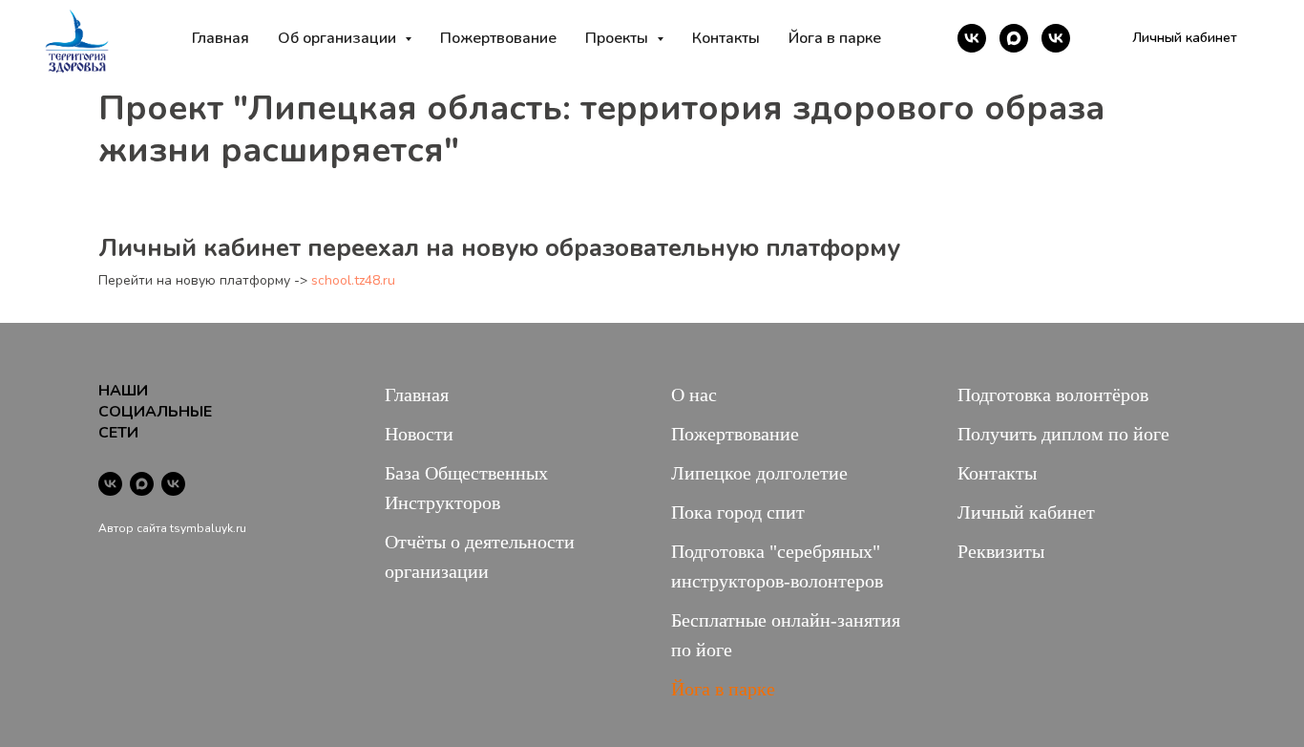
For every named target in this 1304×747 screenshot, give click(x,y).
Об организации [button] (339, 38)
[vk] (971, 38)
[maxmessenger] (1013, 38)
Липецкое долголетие (759, 472)
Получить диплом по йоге (1063, 433)
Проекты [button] (618, 38)
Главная (220, 38)
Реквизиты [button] (1000, 551)
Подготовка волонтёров (1052, 394)
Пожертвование (498, 38)
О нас (694, 394)
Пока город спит (738, 512)
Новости (419, 433)
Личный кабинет (1026, 512)
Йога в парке (835, 38)
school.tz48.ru (353, 280)
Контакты (726, 38)
